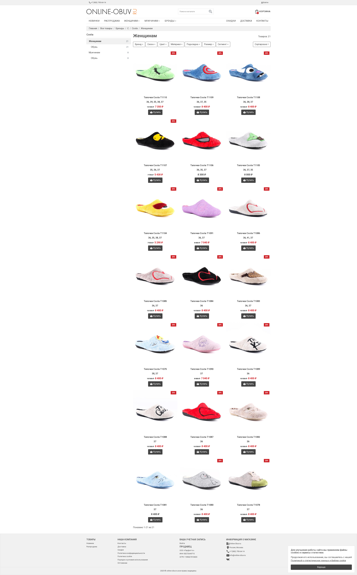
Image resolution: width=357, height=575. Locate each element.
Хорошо (321, 567)
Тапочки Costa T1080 (201, 505)
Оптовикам (122, 563)
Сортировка (261, 44)
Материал (176, 44)
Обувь (110, 47)
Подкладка (192, 44)
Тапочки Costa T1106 (201, 165)
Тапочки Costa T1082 (248, 437)
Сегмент (222, 44)
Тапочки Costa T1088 (155, 437)
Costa (89, 34)
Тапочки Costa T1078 (248, 505)
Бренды (169, 21)
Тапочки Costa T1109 (201, 97)
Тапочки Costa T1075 (155, 369)
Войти (265, 2)
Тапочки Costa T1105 (248, 165)
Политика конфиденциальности (131, 553)
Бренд (138, 44)
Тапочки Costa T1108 (248, 97)
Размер (208, 44)
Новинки (94, 21)
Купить (157, 112)
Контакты (262, 21)
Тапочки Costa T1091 (201, 233)
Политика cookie (125, 556)
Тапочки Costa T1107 (155, 165)
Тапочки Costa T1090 (201, 369)
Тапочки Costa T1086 (248, 233)
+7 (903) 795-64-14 (98, 2)
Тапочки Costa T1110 (155, 97)
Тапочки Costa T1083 (248, 301)
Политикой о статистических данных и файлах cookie (318, 560)
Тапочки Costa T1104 (155, 233)
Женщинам (131, 21)
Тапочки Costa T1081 (155, 505)
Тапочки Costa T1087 (201, 437)
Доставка (246, 21)
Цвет (162, 44)
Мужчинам (151, 21)
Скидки (231, 21)
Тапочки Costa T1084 (201, 301)
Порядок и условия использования (133, 560)
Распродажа (112, 21)
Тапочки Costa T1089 (248, 369)
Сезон (150, 44)
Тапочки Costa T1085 (155, 301)
